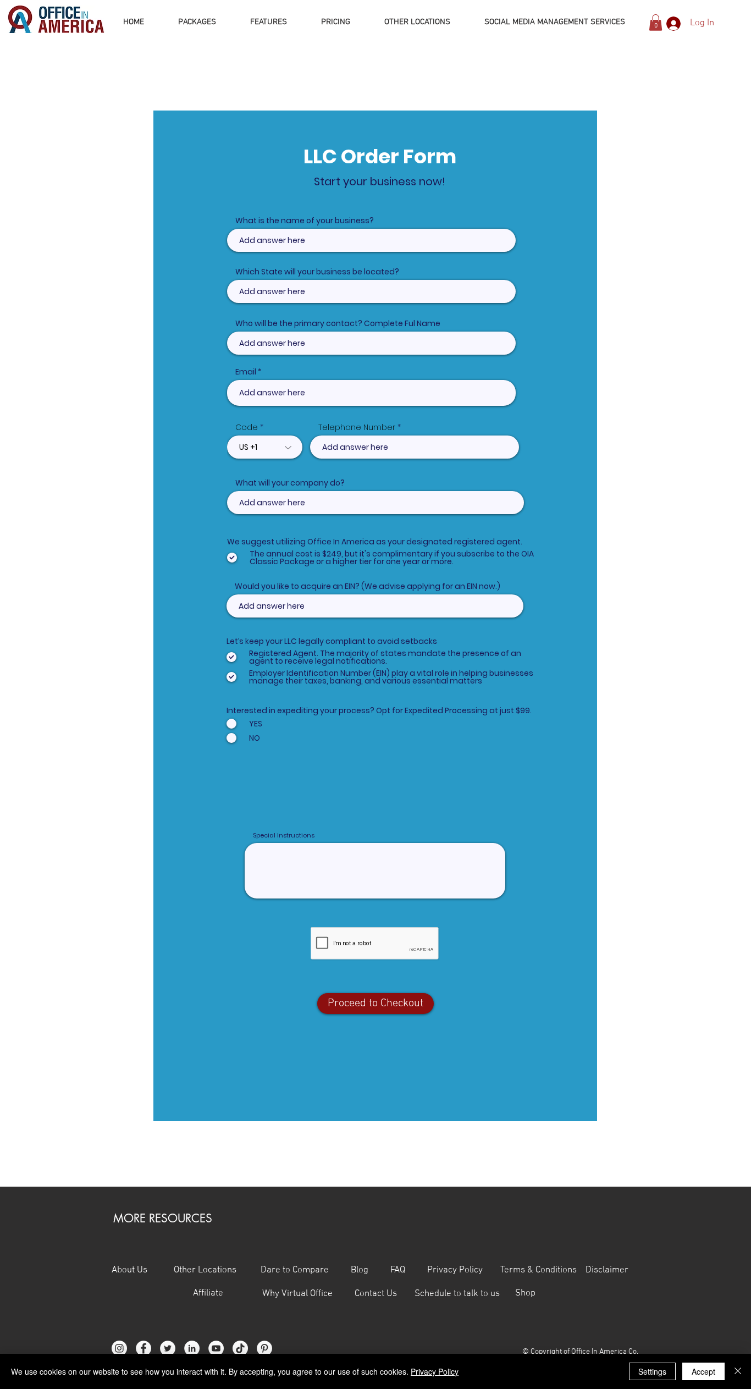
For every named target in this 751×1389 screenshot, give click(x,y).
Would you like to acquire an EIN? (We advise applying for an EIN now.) (367, 586)
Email (245, 372)
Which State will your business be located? (317, 271)
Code (246, 427)
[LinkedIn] (192, 1348)
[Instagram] (119, 1348)
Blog (359, 1270)
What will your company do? (290, 483)
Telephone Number (356, 427)
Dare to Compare (295, 1270)
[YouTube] (216, 1348)
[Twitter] (167, 1348)
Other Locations (205, 1270)
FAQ (408, 1270)
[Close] (737, 1371)
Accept (703, 1371)
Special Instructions (283, 836)
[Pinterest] (264, 1348)
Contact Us (385, 1293)
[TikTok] (240, 1348)
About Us (129, 1270)
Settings (652, 1371)
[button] (655, 22)
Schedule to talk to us (457, 1293)
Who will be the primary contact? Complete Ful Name (337, 323)
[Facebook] (143, 1348)
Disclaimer (607, 1270)
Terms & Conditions (539, 1270)
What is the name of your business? (304, 220)
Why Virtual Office (296, 1293)
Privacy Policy (463, 1270)
